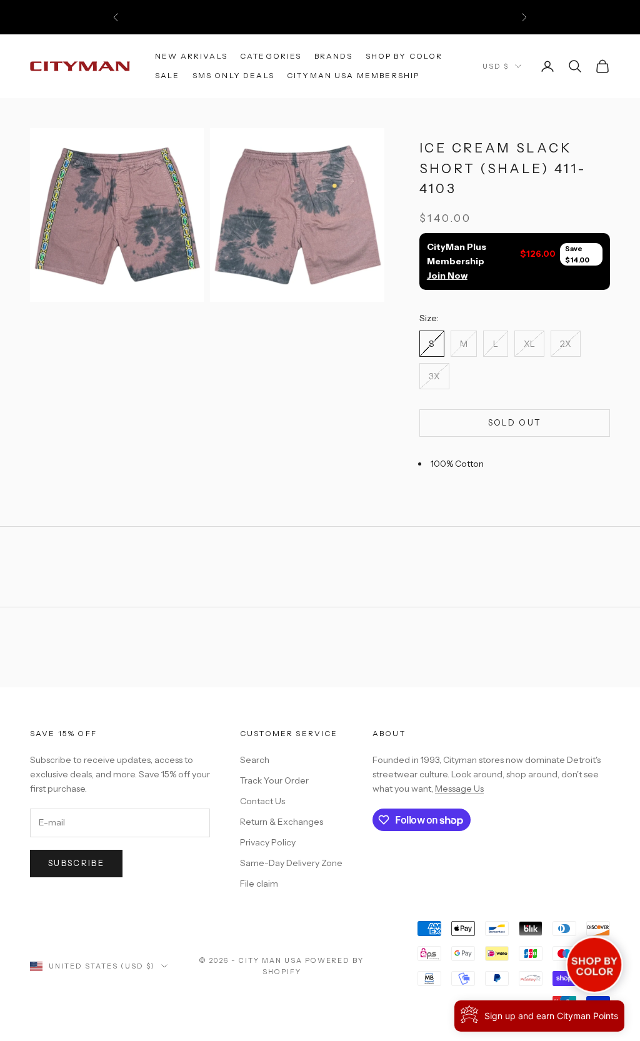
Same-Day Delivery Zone (291, 863)
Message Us (459, 788)
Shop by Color (404, 56)
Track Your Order (274, 780)
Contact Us (262, 801)
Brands (333, 56)
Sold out (515, 422)
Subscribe (76, 863)
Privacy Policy (268, 842)
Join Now (447, 275)
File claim (259, 883)
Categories (271, 56)
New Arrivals (191, 56)
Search (254, 759)
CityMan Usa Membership (353, 75)
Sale (167, 75)
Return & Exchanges (281, 821)
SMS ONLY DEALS (233, 75)
